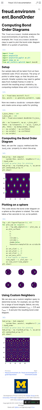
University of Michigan (10, 397)
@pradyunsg (26, 407)
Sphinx (17, 407)
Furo (33, 407)
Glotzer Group (30, 395)
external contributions (24, 400)
